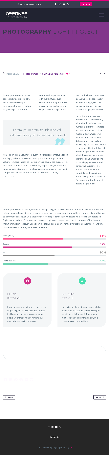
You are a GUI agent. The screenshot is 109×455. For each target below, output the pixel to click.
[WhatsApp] (68, 4)
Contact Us (54, 437)
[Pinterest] (16, 379)
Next (98, 397)
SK (71, 447)
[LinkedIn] (26, 379)
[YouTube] (64, 4)
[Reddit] (31, 379)
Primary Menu (101, 15)
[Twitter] (10, 379)
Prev (10, 397)
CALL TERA (86, 4)
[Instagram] (60, 4)
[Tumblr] (21, 379)
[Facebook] (55, 4)
